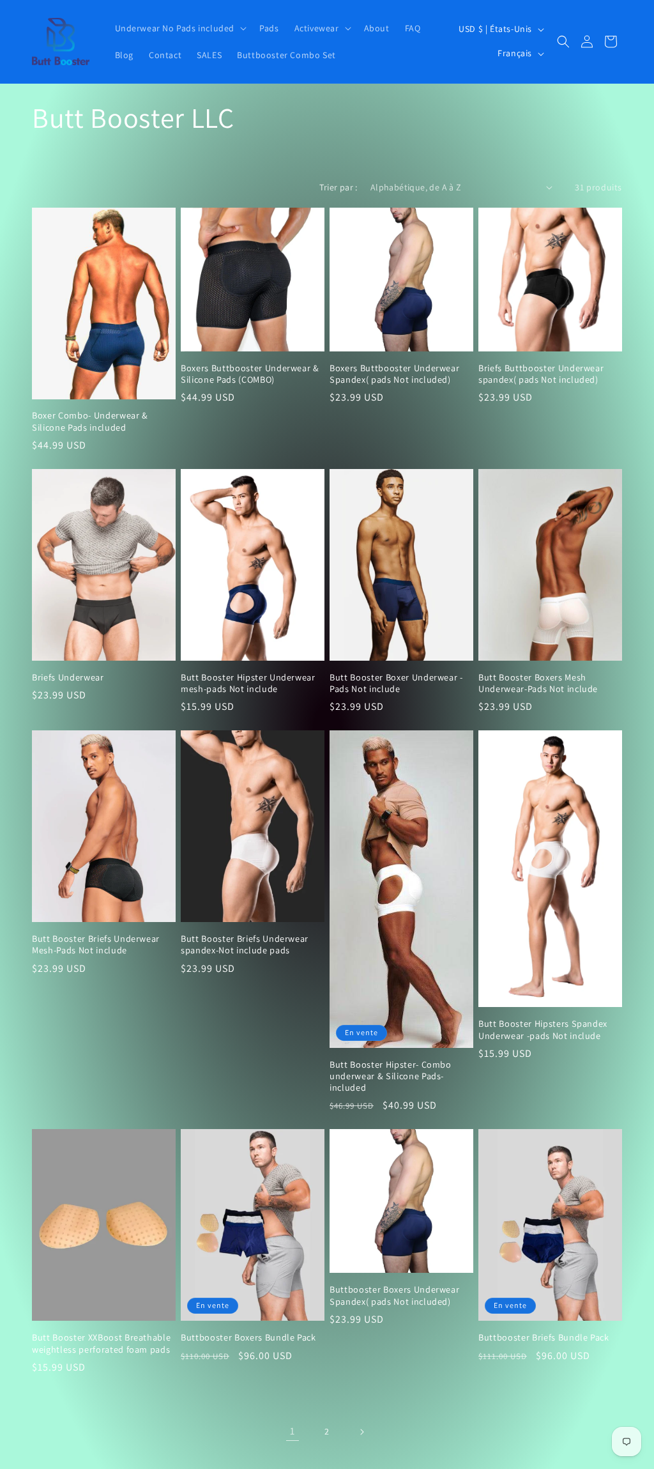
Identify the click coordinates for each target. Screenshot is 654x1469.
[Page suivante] (361, 1432)
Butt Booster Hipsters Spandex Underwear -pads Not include (542, 1029)
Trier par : (338, 187)
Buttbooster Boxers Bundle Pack (248, 1337)
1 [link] (292, 1431)
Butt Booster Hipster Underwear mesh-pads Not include (248, 683)
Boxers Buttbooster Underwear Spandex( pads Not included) (394, 373)
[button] (179, 28)
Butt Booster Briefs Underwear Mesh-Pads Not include (96, 944)
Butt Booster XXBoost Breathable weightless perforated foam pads (101, 1343)
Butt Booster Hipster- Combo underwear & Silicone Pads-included (391, 1076)
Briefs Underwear (68, 677)
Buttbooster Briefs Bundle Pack (543, 1337)
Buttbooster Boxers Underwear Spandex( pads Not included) (394, 1295)
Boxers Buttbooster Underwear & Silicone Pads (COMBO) (250, 373)
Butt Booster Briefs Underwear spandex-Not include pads (244, 944)
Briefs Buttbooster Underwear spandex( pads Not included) (541, 373)
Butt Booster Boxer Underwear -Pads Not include (396, 683)
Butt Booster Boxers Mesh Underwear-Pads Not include (538, 683)
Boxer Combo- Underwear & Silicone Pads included (90, 421)
